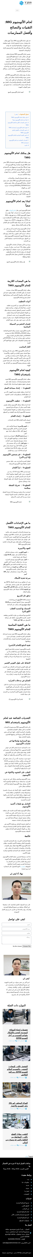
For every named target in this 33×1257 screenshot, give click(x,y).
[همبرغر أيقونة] (17, 10)
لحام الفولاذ (12, 210)
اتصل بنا (22, 866)
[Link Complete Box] (16, 1027)
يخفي (16, 114)
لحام (26, 1156)
